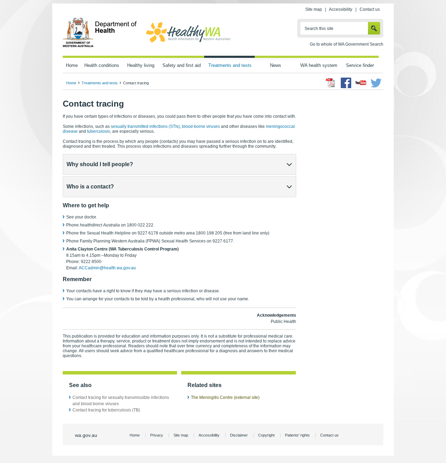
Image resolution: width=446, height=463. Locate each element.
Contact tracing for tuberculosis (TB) (106, 410)
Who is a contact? (90, 187)
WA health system (318, 65)
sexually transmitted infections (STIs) (145, 126)
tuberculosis (98, 131)
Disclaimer (239, 435)
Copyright (266, 435)
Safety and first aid (181, 65)
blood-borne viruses (201, 126)
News (275, 65)
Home (72, 65)
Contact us (370, 9)
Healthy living (140, 65)
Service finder (360, 65)
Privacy (156, 435)
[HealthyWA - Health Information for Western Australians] (188, 42)
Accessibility (340, 9)
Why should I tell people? (100, 164)
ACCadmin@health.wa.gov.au (107, 267)
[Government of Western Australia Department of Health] (100, 46)
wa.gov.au (86, 435)
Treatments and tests (230, 65)
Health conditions (101, 65)
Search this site (319, 28)
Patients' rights (297, 435)
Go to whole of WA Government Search (346, 44)
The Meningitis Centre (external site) (225, 397)
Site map (313, 9)
